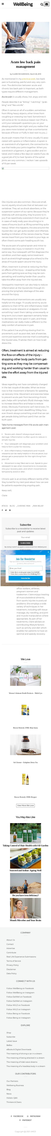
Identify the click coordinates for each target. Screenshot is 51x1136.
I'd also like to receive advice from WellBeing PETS (25, 574)
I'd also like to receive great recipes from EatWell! (24, 572)
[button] (26, 559)
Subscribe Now (25, 578)
